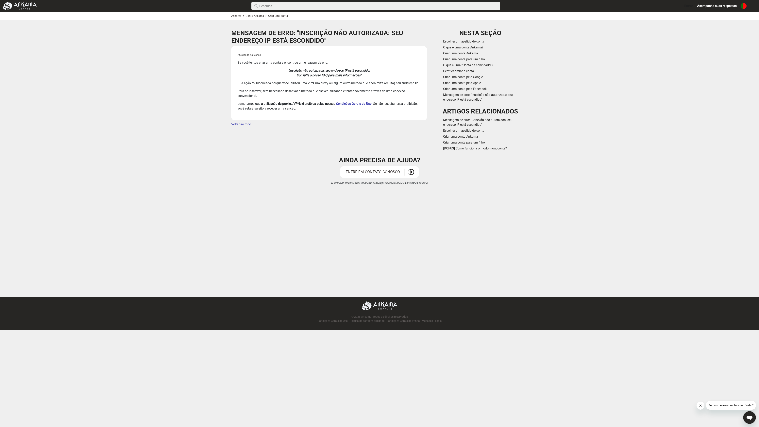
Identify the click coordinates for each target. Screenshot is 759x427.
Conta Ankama (255, 16)
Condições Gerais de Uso (354, 104)
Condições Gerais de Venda (403, 321)
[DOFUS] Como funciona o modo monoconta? (475, 148)
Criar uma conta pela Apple (462, 83)
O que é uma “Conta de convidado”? (468, 65)
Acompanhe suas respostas (717, 6)
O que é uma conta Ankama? (463, 47)
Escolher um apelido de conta (463, 41)
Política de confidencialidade (367, 321)
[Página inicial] (20, 6)
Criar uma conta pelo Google (463, 77)
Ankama (236, 16)
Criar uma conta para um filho (464, 59)
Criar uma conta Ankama (460, 53)
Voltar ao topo (241, 124)
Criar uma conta (278, 16)
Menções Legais (432, 321)
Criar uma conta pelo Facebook (465, 89)
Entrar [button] (688, 6)
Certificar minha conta (458, 71)
